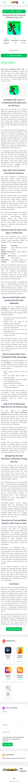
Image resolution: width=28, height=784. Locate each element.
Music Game (12, 11)
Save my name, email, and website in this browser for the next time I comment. (13, 739)
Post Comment (7, 744)
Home (4, 11)
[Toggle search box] (23, 2)
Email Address (6, 732)
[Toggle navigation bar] (4, 2)
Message (4, 711)
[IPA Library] (14, 2)
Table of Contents (9, 63)
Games (8, 11)
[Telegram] (14, 778)
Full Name (4, 725)
